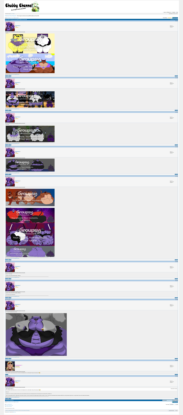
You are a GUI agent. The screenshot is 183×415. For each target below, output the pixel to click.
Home (11, 15)
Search (165, 12)
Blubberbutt (17, 25)
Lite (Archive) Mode (23, 410)
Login (10, 13)
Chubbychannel (7, 15)
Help (177, 12)
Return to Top (14, 410)
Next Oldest (7, 400)
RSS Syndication (27, 410)
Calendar (173, 12)
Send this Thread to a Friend (9, 405)
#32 (177, 77)
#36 (177, 261)
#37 (177, 280)
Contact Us (6, 410)
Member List (169, 12)
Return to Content (18, 410)
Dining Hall (14, 15)
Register (13, 13)
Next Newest (11, 400)
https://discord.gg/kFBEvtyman (15, 74)
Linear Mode (176, 19)
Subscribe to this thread (9, 406)
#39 (177, 360)
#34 (177, 146)
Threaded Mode (172, 19)
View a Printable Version (9, 404)
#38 (177, 299)
